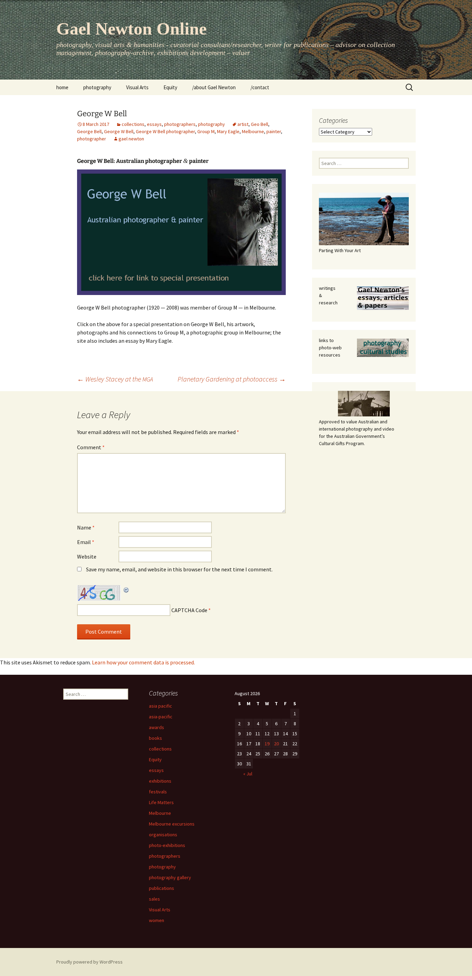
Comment (91, 447)
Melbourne (253, 131)
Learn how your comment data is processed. (143, 662)
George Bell (89, 131)
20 (276, 743)
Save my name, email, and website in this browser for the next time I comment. (179, 569)
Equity (170, 87)
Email (85, 541)
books (155, 738)
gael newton (131, 139)
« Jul (247, 774)
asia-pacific (160, 716)
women (156, 920)
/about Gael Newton (214, 87)
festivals (158, 792)
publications (161, 888)
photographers (180, 124)
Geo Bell (259, 124)
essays (154, 124)
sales (154, 899)
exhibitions (160, 781)
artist (242, 124)
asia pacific (160, 706)
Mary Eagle (228, 131)
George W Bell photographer (165, 131)
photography (97, 87)
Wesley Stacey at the (115, 379)
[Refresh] (126, 589)
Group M (206, 131)
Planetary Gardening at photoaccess (232, 379)
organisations (163, 834)
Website (86, 556)
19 (267, 743)
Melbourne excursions (172, 824)
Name (86, 527)
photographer (91, 139)
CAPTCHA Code (189, 610)
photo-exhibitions (167, 845)
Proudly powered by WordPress (89, 962)
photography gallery (170, 877)
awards (156, 727)
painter (273, 131)
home (62, 87)
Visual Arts (137, 87)
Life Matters (161, 802)
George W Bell (118, 131)
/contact (260, 87)
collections (133, 124)
